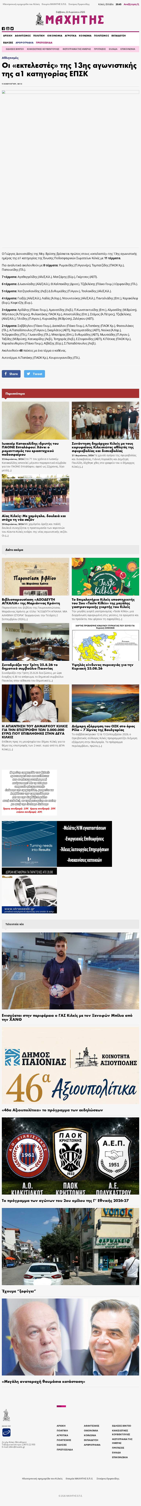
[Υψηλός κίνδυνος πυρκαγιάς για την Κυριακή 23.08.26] (105, 642)
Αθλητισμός (10, 58)
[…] (9, 470)
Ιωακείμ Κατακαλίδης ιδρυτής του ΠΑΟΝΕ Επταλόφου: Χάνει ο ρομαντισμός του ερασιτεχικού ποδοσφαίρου (30, 449)
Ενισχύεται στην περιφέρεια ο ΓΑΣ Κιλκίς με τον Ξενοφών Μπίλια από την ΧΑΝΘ (67, 1017)
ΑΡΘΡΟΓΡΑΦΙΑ (24, 42)
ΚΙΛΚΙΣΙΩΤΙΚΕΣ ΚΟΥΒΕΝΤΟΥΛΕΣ (43, 49)
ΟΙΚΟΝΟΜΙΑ (54, 35)
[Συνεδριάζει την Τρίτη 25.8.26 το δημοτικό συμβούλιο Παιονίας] (35, 642)
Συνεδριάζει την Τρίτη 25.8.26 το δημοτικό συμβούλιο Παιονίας (30, 666)
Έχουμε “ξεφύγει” (19, 1291)
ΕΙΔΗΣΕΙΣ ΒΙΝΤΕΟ (15, 49)
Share (13, 374)
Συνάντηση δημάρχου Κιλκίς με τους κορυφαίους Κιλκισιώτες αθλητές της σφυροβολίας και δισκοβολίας (103, 447)
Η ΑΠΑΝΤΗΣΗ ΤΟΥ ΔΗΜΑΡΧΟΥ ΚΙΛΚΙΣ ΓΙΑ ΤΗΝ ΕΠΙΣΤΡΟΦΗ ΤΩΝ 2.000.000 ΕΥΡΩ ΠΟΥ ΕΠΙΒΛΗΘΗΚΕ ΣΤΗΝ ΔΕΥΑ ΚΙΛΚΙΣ (35, 731)
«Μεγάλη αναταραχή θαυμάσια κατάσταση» (43, 1381)
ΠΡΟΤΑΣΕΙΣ (100, 49)
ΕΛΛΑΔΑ (113, 49)
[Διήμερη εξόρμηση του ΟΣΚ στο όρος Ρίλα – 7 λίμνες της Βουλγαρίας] (105, 703)
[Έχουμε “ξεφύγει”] (70, 1246)
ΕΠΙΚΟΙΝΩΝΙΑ (127, 49)
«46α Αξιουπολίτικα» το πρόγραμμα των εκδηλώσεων (52, 1109)
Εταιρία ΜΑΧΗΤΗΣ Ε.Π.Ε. (54, 4)
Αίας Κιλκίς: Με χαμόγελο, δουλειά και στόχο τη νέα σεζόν (34, 517)
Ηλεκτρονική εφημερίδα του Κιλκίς (21, 4)
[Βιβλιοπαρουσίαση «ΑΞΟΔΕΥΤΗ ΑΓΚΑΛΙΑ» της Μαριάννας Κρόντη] (35, 577)
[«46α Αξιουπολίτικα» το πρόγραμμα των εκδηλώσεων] (70, 1065)
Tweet (37, 374)
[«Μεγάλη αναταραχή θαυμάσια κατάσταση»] (70, 1337)
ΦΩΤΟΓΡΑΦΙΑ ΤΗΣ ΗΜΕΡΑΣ (77, 49)
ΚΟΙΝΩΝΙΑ (85, 35)
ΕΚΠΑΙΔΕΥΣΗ (118, 35)
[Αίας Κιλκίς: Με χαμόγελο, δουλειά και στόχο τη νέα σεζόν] (35, 493)
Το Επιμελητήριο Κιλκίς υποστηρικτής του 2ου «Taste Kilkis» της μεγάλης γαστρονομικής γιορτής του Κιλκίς (103, 603)
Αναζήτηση (130, 4)
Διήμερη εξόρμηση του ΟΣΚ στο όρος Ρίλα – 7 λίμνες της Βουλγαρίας (103, 727)
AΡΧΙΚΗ (7, 35)
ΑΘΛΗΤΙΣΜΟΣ (23, 35)
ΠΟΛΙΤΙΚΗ (39, 35)
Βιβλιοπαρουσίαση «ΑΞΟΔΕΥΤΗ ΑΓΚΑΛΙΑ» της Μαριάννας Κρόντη (31, 601)
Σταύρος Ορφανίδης (79, 4)
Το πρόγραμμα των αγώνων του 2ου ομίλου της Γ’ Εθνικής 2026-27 (65, 1200)
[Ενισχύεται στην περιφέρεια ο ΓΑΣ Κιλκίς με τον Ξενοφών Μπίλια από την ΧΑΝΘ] (70, 971)
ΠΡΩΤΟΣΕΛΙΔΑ (44, 42)
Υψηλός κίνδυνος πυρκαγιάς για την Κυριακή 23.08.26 (102, 666)
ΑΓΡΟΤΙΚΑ (70, 35)
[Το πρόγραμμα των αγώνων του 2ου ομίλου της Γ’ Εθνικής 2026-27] (70, 1156)
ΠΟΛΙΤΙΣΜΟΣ (101, 35)
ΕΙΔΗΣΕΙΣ (8, 42)
